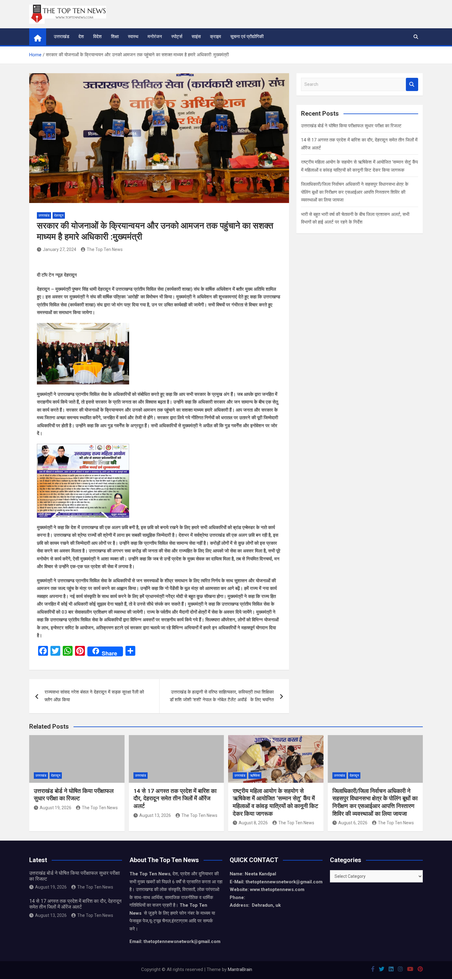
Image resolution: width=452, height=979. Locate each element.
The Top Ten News (105, 249)
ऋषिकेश (255, 776)
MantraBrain (240, 969)
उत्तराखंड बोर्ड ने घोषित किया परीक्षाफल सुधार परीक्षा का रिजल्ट (351, 126)
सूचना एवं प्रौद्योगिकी (247, 36)
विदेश (97, 36)
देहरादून (58, 215)
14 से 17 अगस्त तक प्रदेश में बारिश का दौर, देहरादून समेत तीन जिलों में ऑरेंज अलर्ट (174, 798)
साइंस (196, 36)
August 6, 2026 (352, 822)
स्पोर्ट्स (176, 36)
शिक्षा (115, 36)
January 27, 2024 (59, 249)
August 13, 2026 (155, 815)
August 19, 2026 (55, 807)
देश (81, 36)
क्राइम (215, 36)
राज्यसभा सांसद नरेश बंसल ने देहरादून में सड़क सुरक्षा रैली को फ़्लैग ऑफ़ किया (94, 696)
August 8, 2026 (253, 822)
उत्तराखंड (61, 36)
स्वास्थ (133, 36)
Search (412, 84)
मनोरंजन (155, 36)
